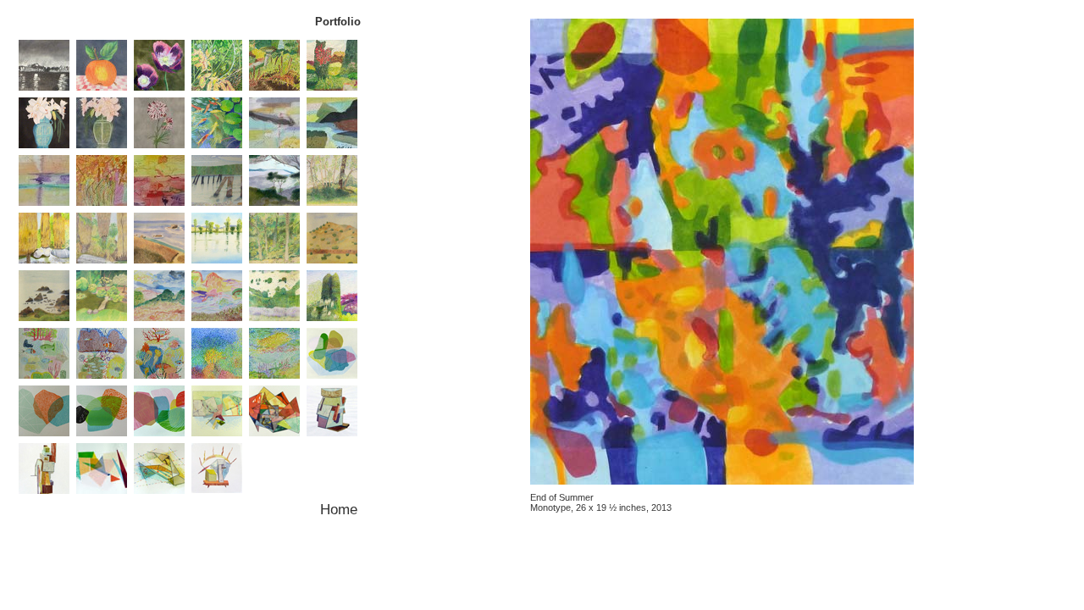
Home (338, 509)
